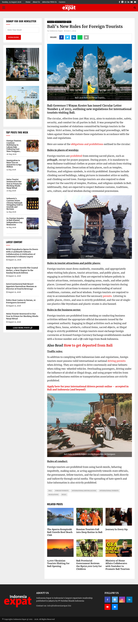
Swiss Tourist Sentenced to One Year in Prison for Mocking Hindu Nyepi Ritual (14, 183)
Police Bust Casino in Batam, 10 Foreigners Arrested (21, 301)
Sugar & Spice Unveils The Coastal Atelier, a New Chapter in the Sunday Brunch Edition (22, 270)
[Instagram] (122, 600)
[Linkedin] (129, 600)
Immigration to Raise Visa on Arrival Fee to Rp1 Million (13, 163)
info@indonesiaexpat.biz (59, 605)
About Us (36, 2)
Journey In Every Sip (117, 529)
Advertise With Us (49, 2)
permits (107, 296)
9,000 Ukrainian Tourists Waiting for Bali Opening (58, 563)
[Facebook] (108, 600)
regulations (53, 494)
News (69, 22)
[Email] (115, 607)
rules (64, 494)
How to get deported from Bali (88, 345)
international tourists (109, 491)
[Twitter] (115, 600)
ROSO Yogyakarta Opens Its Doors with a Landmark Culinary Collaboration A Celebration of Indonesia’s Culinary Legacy (22, 253)
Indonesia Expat (56, 31)
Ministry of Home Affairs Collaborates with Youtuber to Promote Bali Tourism (118, 564)
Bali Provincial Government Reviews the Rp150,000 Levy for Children (89, 564)
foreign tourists (61, 491)
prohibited (76, 155)
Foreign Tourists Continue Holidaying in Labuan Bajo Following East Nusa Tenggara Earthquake (13, 146)
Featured (51, 22)
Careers (62, 2)
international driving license (84, 491)
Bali (50, 491)
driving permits (117, 360)
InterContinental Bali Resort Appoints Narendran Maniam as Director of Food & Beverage (21, 286)
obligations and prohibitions (87, 144)
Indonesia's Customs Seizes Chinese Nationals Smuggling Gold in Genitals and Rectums (14, 203)
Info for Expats (60, 22)
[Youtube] (108, 607)
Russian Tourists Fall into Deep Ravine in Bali (89, 531)
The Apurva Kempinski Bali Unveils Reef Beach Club (60, 532)
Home (28, 2)
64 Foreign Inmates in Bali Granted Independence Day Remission (15, 221)
